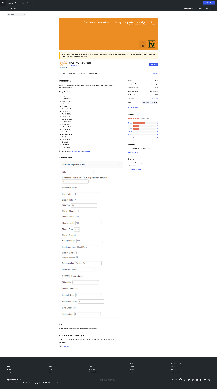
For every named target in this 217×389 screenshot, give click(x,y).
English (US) (154, 98)
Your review (131, 138)
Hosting (9, 369)
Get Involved (133, 364)
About (8, 364)
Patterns (50, 372)
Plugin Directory (11, 8)
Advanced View (133, 107)
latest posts (146, 102)
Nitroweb (74, 66)
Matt (173, 366)
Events (132, 366)
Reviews (72, 73)
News (8, 366)
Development (93, 73)
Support (155, 73)
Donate (132, 369)
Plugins (50, 369)
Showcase (51, 364)
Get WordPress (209, 3)
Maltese (25, 380)
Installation (82, 73)
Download (154, 64)
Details (63, 73)
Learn (90, 364)
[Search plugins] (24, 14)
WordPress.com (176, 364)
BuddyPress (175, 372)
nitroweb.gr (86, 151)
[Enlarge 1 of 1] (121, 163)
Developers (92, 369)
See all (156, 138)
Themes (50, 366)
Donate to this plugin (134, 169)
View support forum (134, 152)
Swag (132, 372)
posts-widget (153, 102)
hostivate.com (75, 151)
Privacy (9, 372)
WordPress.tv (93, 372)
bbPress (174, 369)
